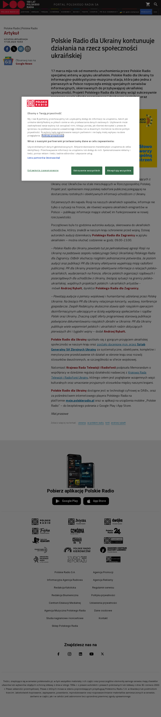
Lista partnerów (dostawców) (43, 157)
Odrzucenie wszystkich (86, 170)
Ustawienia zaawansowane (43, 170)
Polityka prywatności (53, 135)
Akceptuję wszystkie (119, 170)
